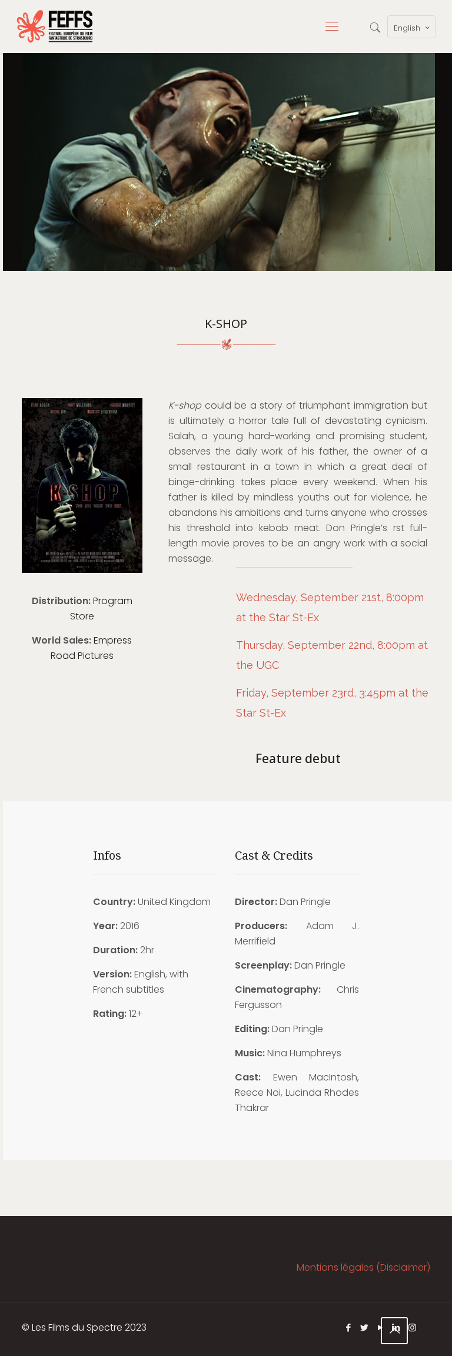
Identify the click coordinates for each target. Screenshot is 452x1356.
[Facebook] (349, 1327)
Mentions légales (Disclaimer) (363, 1267)
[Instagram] (412, 1327)
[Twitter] (364, 1327)
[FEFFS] (54, 26)
